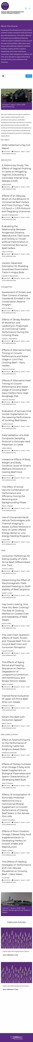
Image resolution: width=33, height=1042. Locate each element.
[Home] (4, 6)
